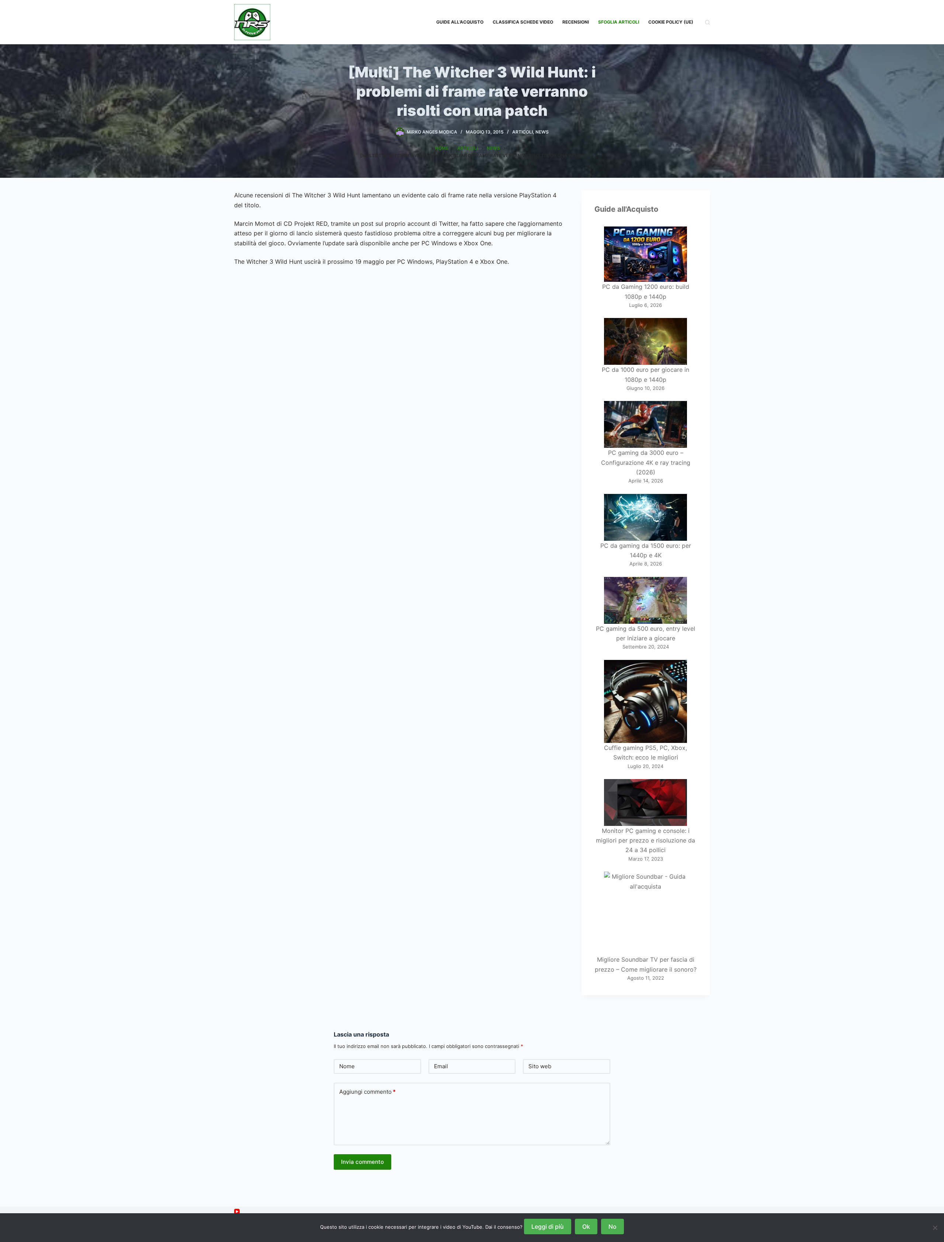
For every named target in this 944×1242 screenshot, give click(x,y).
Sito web (539, 1066)
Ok (586, 1226)
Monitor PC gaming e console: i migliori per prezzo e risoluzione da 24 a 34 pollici (645, 840)
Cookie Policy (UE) (670, 22)
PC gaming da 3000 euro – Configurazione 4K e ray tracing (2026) (645, 462)
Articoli (522, 132)
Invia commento (362, 1161)
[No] (934, 1227)
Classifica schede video (523, 22)
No (612, 1226)
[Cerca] (707, 22)
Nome (347, 1066)
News (542, 132)
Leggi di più (547, 1226)
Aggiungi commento (367, 1091)
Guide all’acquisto (459, 22)
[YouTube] (237, 1211)
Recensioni (575, 22)
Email (441, 1066)
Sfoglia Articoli (618, 22)
